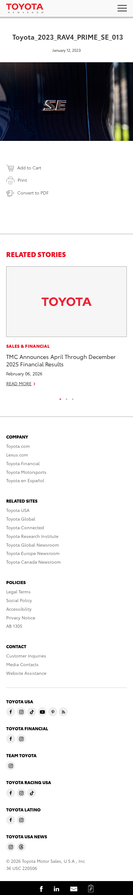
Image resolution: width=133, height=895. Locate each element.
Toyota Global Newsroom (32, 545)
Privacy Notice (20, 617)
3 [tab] (72, 397)
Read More (19, 383)
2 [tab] (66, 397)
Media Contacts (22, 664)
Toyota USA (17, 510)
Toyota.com (18, 446)
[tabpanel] (66, 329)
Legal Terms (18, 591)
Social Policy (19, 600)
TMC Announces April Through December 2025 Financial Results (61, 359)
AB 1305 (14, 626)
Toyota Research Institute (32, 536)
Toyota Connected (25, 527)
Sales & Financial (28, 346)
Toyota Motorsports (26, 472)
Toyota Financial (23, 463)
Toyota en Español (25, 480)
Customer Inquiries (26, 656)
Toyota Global (20, 519)
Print (22, 180)
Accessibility (19, 609)
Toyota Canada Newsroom (33, 562)
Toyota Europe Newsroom (33, 553)
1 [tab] (60, 397)
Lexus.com (17, 455)
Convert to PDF (33, 193)
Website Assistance (26, 673)
